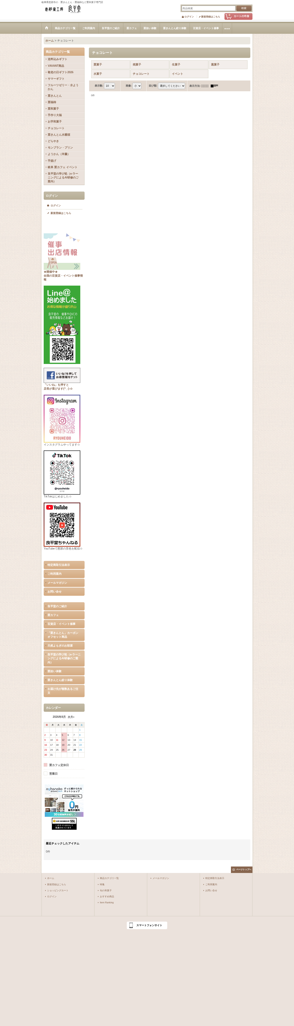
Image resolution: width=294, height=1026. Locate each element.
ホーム (50, 878)
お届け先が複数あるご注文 (63, 690)
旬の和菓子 (106, 890)
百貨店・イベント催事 (62, 623)
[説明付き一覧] (215, 85)
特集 (102, 884)
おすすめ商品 (107, 896)
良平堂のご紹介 (57, 606)
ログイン (189, 16)
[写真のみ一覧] (206, 85)
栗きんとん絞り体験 (60, 680)
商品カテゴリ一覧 (109, 878)
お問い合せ (55, 591)
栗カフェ (53, 615)
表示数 (99, 85)
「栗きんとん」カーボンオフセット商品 (63, 634)
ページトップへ (243, 869)
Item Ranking (107, 902)
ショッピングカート (57, 890)
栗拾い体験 (55, 671)
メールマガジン (57, 582)
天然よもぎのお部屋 (60, 645)
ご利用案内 (55, 573)
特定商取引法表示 (59, 564)
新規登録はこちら (210, 16)
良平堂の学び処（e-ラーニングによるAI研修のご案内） (64, 658)
